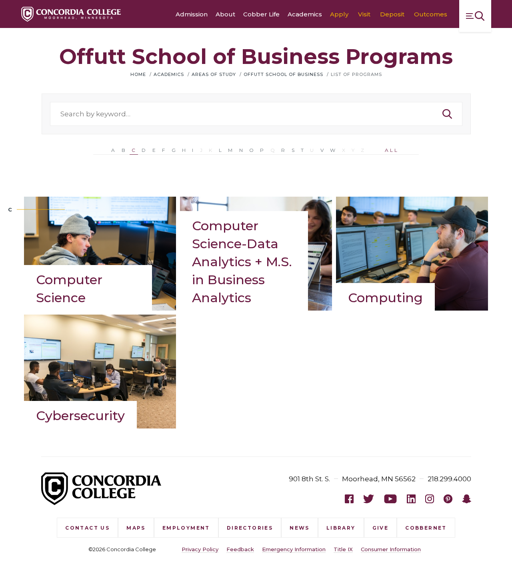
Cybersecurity (80, 415)
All (392, 150)
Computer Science (69, 288)
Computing (385, 297)
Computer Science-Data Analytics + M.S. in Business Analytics (242, 261)
